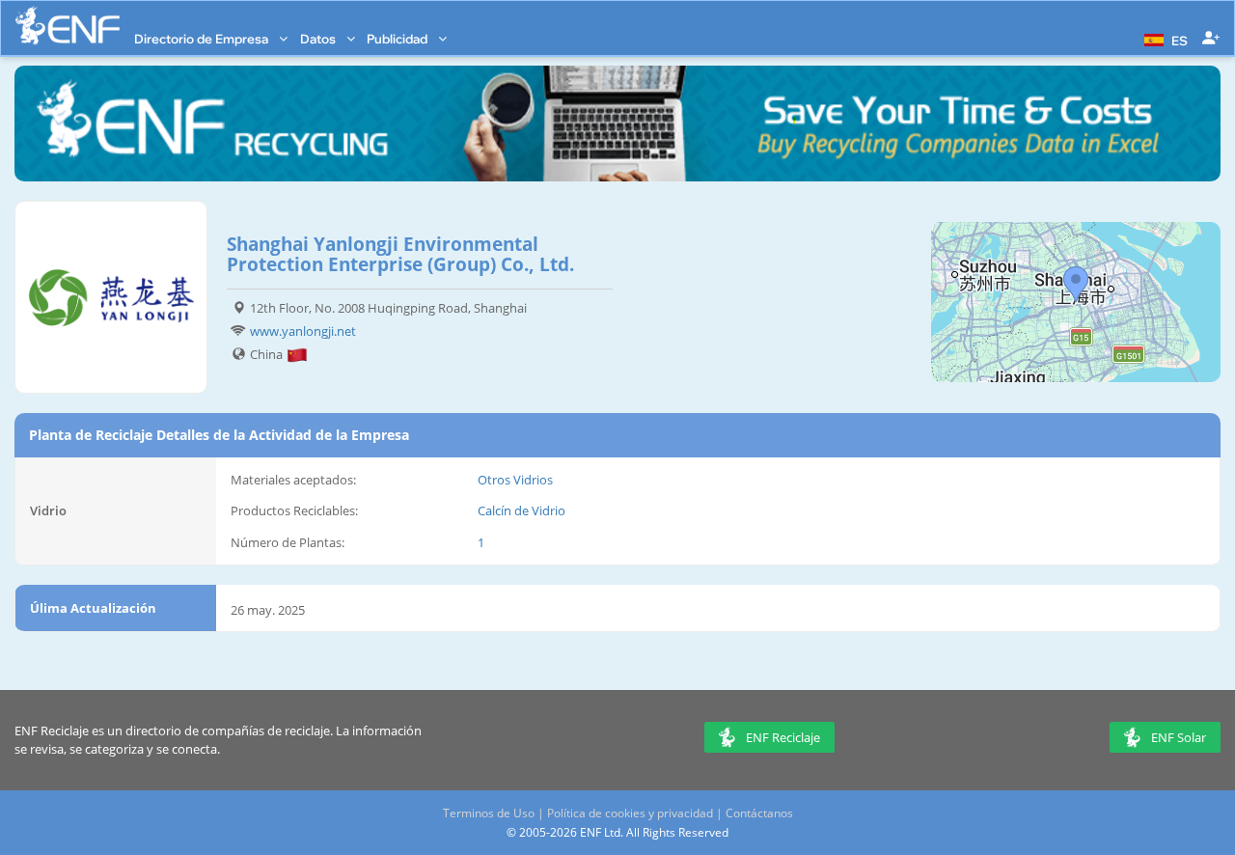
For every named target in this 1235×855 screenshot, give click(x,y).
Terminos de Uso (489, 813)
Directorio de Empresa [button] (202, 38)
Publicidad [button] (398, 38)
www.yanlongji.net (303, 331)
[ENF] (67, 25)
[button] (1163, 38)
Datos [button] (319, 38)
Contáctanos (759, 813)
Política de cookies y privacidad (630, 813)
